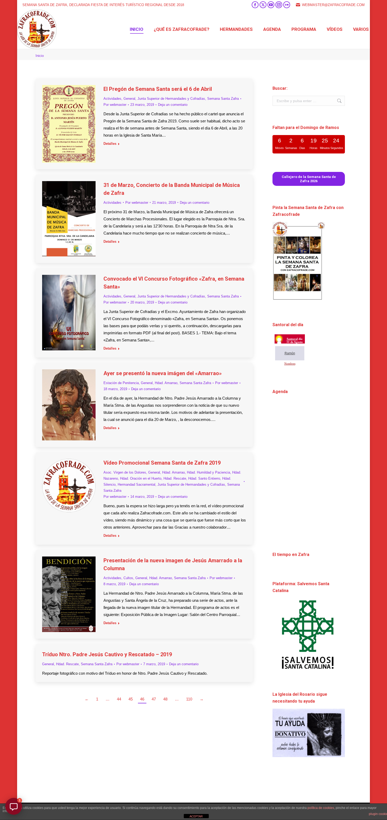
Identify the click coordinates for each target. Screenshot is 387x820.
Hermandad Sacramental (136, 484)
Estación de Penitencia (121, 383)
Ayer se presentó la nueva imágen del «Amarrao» (162, 373)
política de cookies (320, 808)
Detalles (109, 144)
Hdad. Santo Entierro (204, 478)
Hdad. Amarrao (166, 383)
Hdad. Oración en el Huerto (140, 478)
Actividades (112, 99)
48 (165, 699)
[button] (13, 806)
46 (142, 699)
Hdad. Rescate (174, 478)
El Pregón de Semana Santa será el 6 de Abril (157, 89)
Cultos (128, 578)
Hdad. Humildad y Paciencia (208, 472)
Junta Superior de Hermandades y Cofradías (171, 99)
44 (119, 699)
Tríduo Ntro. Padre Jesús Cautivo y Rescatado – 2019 (107, 654)
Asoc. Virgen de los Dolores (124, 472)
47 (154, 699)
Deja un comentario (172, 105)
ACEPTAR (196, 816)
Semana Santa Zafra (223, 99)
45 (130, 699)
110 (189, 699)
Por (114, 105)
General (129, 99)
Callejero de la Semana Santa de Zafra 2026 (309, 179)
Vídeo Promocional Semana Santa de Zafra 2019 (162, 463)
